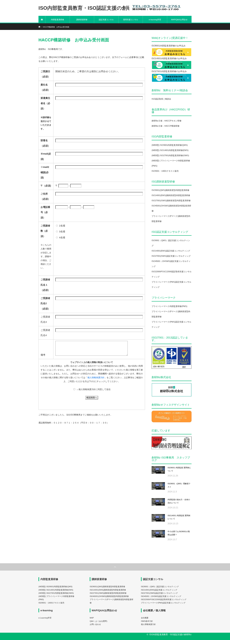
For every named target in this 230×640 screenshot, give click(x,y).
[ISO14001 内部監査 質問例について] (158, 520)
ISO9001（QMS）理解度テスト (179, 485)
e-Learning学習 (44, 618)
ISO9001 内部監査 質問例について (179, 469)
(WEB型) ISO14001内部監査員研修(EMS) (170, 150)
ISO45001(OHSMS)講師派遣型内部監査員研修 (109, 596)
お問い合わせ (95, 624)
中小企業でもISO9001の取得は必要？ (179, 533)
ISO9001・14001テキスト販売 (165, 171)
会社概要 (144, 618)
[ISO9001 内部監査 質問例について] (158, 472)
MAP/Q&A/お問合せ (179, 19)
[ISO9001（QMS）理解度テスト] (158, 488)
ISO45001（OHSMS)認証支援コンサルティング (161, 596)
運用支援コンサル (130, 19)
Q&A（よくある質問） (99, 621)
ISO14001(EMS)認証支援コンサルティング (171, 251)
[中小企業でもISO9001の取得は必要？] (158, 536)
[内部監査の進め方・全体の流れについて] (158, 504)
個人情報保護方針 (95, 377)
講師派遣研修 (81, 19)
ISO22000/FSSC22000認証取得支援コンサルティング (163, 599)
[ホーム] (41, 19)
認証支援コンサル (106, 19)
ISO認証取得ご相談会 (161, 99)
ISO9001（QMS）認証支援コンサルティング (160, 587)
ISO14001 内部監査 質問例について (179, 517)
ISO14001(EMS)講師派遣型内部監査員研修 (171, 195)
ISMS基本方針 (147, 621)
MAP (92, 618)
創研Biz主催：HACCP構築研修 (165, 126)
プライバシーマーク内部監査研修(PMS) (169, 306)
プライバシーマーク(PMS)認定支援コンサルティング (163, 603)
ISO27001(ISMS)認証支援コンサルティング (171, 256)
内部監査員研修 (57, 19)
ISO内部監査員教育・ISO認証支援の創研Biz (89, 8)
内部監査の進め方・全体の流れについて (179, 501)
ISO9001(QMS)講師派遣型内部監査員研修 (170, 190)
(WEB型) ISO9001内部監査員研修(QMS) (170, 145)
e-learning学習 (155, 19)
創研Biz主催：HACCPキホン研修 (166, 121)
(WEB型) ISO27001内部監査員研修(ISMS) (170, 155)
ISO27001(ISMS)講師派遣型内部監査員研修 (171, 200)
